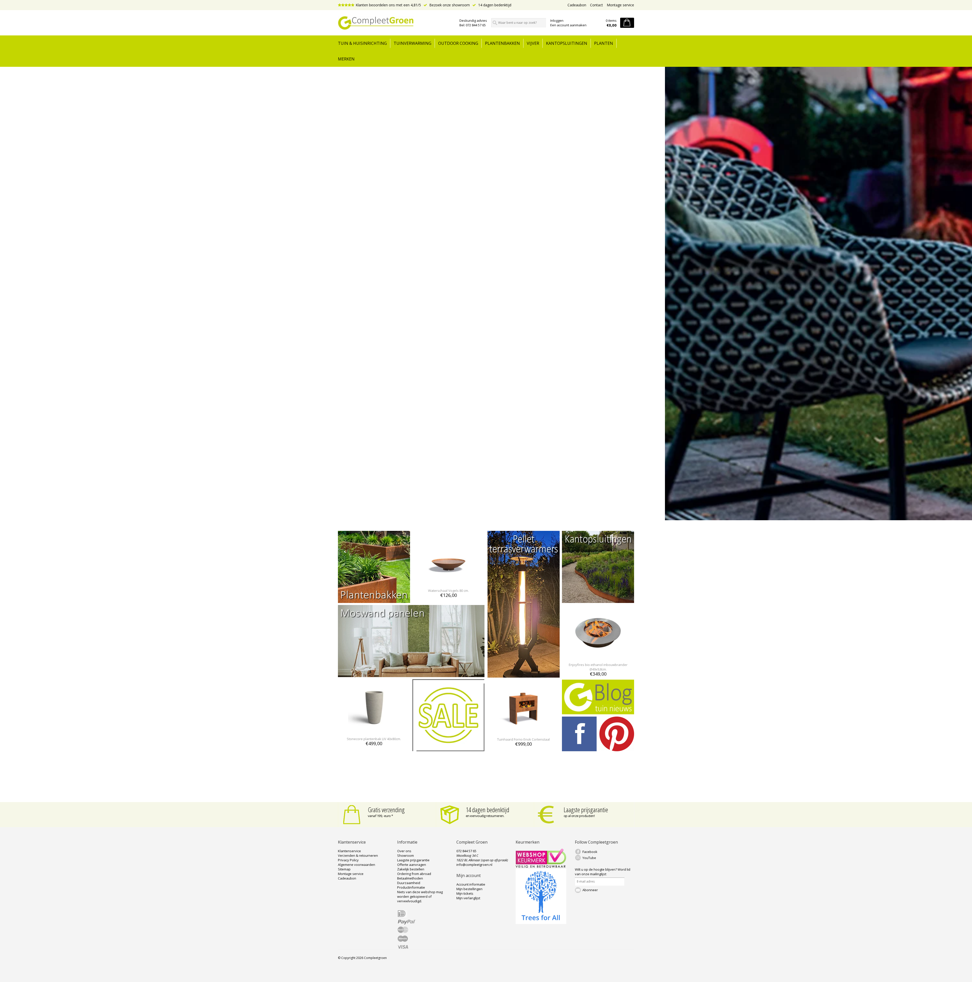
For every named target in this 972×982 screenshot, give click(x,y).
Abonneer (590, 890)
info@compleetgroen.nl (474, 864)
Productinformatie (411, 887)
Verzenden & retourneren (358, 855)
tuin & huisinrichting (362, 43)
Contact (596, 5)
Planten (603, 43)
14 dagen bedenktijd (494, 5)
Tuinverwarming (412, 43)
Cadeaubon (577, 5)
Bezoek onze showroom (449, 5)
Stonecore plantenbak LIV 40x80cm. (374, 739)
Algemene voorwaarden (356, 864)
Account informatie (470, 884)
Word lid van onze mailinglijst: (602, 871)
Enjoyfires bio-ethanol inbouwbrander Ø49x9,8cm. (598, 667)
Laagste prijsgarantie (586, 809)
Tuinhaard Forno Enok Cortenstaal (523, 739)
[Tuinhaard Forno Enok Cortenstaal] (524, 730)
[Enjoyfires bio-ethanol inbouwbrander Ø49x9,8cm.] (598, 655)
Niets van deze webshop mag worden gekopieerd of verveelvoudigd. (420, 896)
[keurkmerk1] (541, 866)
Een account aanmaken (568, 25)
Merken (346, 59)
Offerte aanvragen (411, 864)
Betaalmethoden (410, 878)
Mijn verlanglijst (468, 898)
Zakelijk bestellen (410, 869)
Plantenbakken (502, 43)
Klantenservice (349, 851)
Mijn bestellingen (469, 889)
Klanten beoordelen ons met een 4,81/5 (388, 5)
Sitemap (344, 869)
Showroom (405, 855)
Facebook (589, 851)
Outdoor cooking (458, 43)
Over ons (404, 851)
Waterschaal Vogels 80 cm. (448, 590)
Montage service (620, 5)
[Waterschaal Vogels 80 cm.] (448, 581)
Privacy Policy (348, 860)
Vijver (533, 43)
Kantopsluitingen (566, 43)
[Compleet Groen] (395, 23)
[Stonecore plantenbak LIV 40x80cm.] (374, 729)
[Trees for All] (541, 923)
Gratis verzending (386, 809)
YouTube (589, 857)
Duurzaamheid (408, 883)
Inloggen (556, 20)
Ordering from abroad (414, 873)
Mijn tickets (464, 893)
